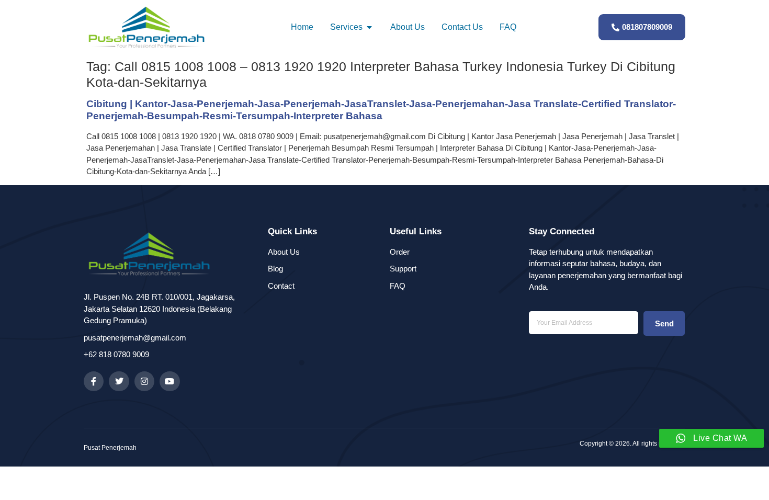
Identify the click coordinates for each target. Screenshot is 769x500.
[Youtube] (169, 381)
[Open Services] (369, 27)
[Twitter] (119, 381)
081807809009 (647, 26)
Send (664, 323)
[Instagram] (144, 381)
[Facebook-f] (94, 381)
